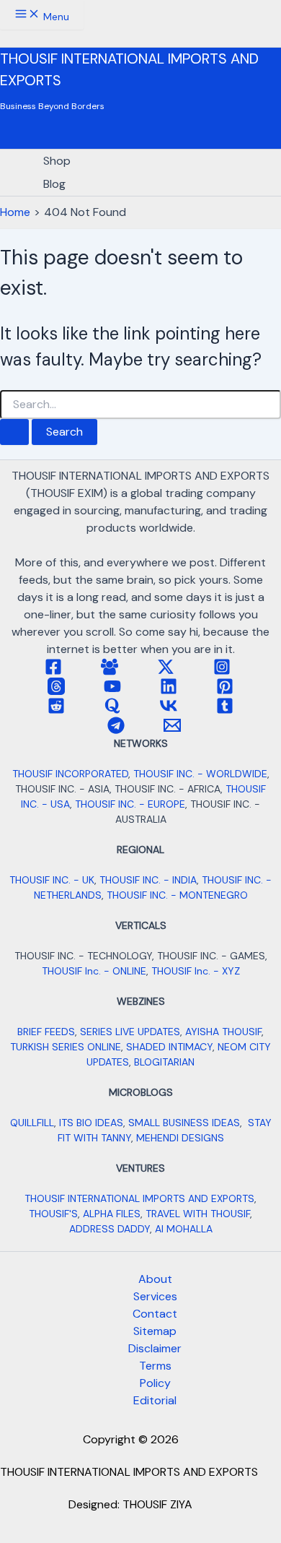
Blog (54, 183)
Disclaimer (155, 1348)
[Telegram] (116, 730)
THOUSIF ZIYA (157, 1504)
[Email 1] (172, 730)
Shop (57, 160)
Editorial (155, 1400)
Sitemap (155, 1331)
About (155, 1279)
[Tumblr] (224, 710)
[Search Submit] (14, 432)
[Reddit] (56, 710)
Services (155, 1296)
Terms (155, 1365)
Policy (155, 1383)
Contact (155, 1313)
